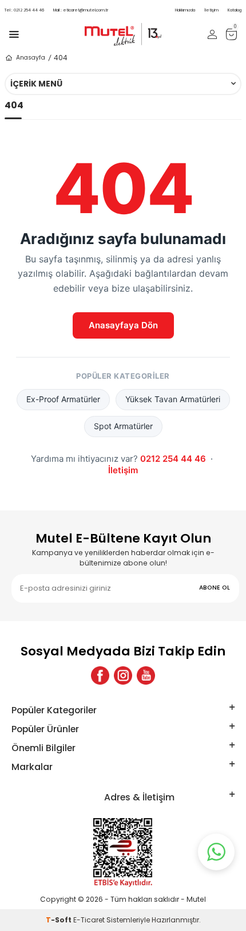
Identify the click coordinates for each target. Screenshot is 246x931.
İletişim (211, 10)
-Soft (59, 920)
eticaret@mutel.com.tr (80, 10)
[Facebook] (100, 675)
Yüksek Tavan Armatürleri (172, 399)
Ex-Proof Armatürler (63, 399)
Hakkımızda (185, 10)
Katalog (234, 10)
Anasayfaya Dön (123, 325)
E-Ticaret (89, 920)
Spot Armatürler (123, 426)
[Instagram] (123, 675)
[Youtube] (146, 675)
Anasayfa (30, 57)
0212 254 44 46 (24, 10)
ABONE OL (214, 587)
